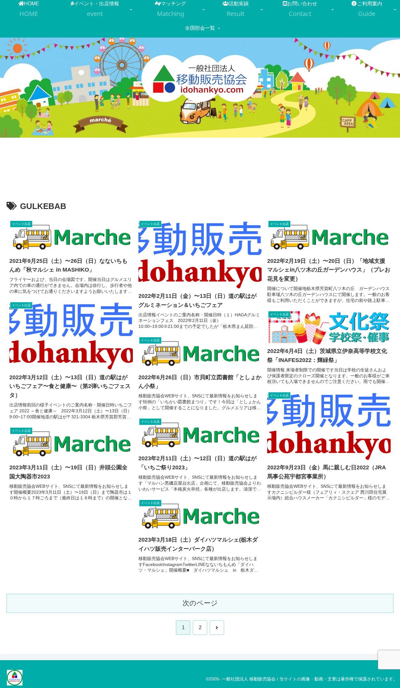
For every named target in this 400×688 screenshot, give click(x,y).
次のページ (200, 603)
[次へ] (217, 627)
